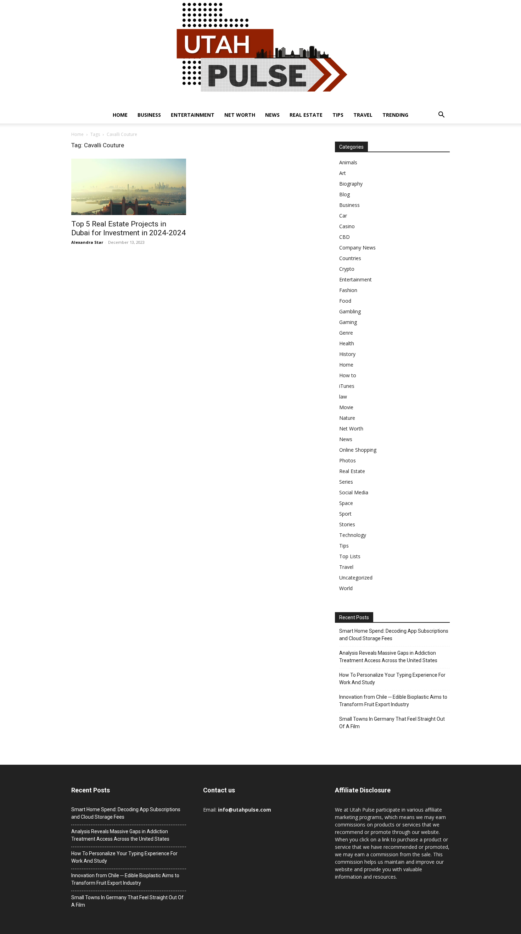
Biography (351, 183)
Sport (345, 513)
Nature (347, 417)
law (343, 396)
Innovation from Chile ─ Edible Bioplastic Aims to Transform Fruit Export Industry (393, 700)
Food (345, 300)
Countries (350, 258)
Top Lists (349, 556)
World (346, 588)
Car (343, 215)
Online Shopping (357, 449)
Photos (347, 460)
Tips (337, 114)
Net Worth (239, 114)
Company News (357, 247)
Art (342, 173)
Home (120, 114)
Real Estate (306, 114)
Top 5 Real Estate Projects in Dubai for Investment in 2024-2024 (128, 228)
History (347, 354)
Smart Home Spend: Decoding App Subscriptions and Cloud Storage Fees (393, 634)
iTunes (346, 386)
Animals (348, 162)
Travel (362, 114)
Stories (347, 524)
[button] (441, 115)
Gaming (348, 322)
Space (346, 503)
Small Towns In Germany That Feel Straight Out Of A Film (392, 722)
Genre (346, 332)
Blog (344, 194)
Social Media (353, 492)
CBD (344, 237)
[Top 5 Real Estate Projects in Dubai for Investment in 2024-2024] (128, 187)
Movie (346, 407)
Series (346, 481)
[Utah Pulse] (260, 53)
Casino (347, 226)
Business (149, 114)
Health (346, 343)
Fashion (348, 290)
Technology (352, 535)
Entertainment (192, 114)
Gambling (350, 311)
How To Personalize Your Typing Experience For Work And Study (392, 678)
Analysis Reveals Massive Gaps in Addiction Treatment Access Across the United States (388, 656)
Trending (395, 114)
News (272, 114)
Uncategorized (355, 577)
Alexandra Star (87, 242)
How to (347, 375)
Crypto (346, 268)
